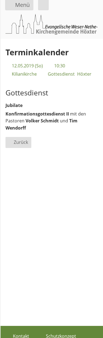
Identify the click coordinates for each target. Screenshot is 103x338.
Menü (22, 5)
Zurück (21, 142)
